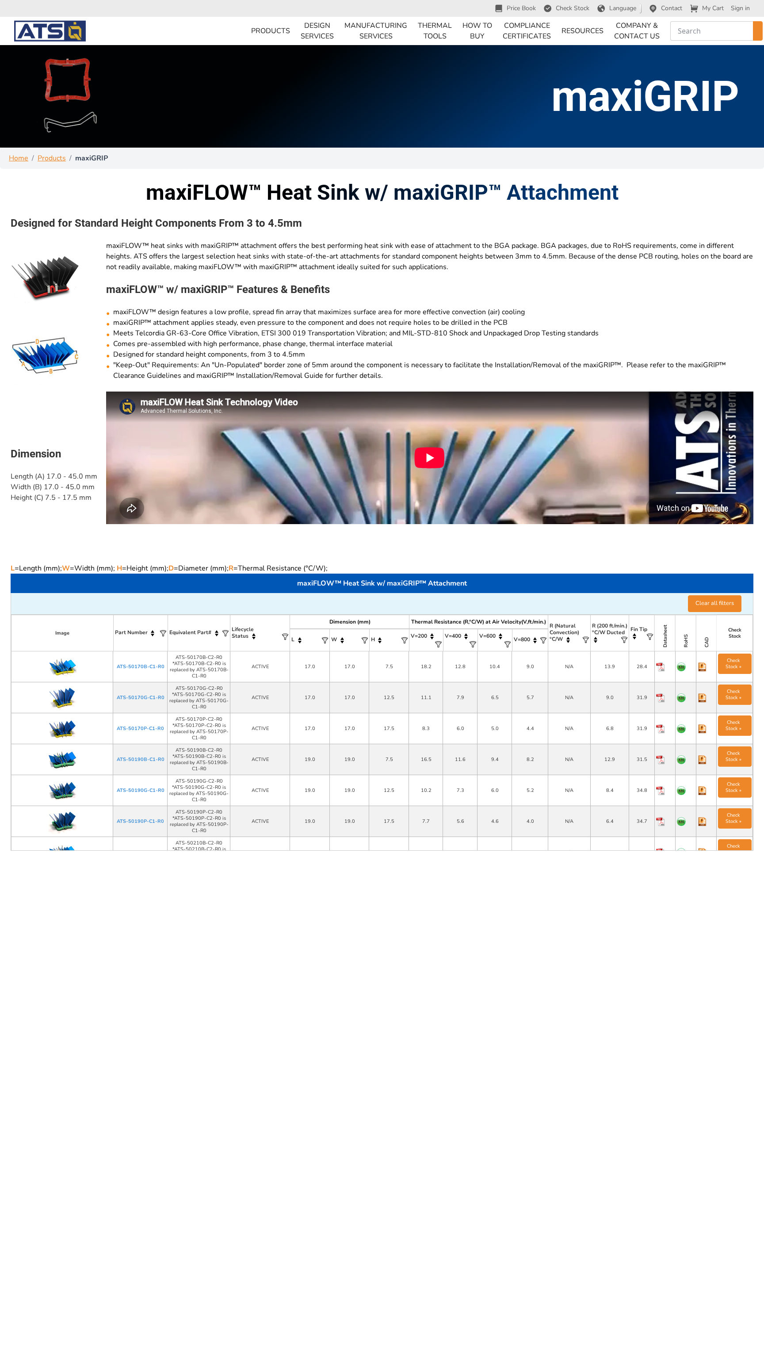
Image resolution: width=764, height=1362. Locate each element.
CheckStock (734, 633)
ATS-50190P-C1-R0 (140, 821)
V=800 (522, 639)
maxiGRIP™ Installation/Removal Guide (259, 375)
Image (62, 633)
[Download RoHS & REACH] (686, 666)
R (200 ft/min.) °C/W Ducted (609, 629)
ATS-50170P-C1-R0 (140, 728)
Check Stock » (733, 663)
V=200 (419, 635)
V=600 (487, 635)
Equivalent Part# (190, 632)
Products (52, 158)
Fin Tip (638, 629)
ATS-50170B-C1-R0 (140, 666)
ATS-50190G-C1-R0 (140, 790)
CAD (706, 642)
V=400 (453, 635)
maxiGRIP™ (220, 246)
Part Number (131, 632)
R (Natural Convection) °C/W (564, 632)
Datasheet (665, 636)
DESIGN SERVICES (317, 31)
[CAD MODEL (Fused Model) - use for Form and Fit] (707, 666)
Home (18, 158)
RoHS (685, 640)
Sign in (740, 8)
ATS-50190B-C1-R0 (140, 759)
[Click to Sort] (153, 633)
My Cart (713, 8)
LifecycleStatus (243, 632)
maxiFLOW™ (127, 246)
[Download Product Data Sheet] (665, 666)
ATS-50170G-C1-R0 (140, 697)
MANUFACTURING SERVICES (375, 31)
